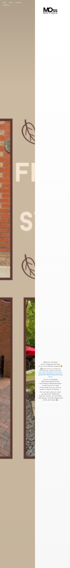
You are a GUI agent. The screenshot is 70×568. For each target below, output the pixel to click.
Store (4, 2)
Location (18, 2)
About (11, 2)
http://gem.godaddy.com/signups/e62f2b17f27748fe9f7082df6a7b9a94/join (50, 375)
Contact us (6, 5)
